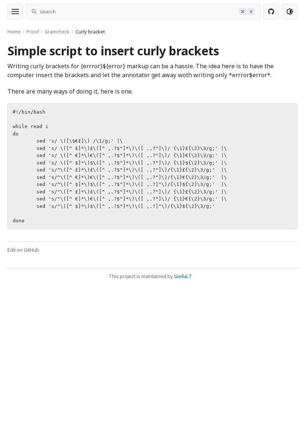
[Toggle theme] (290, 11)
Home (14, 31)
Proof (32, 31)
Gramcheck (57, 31)
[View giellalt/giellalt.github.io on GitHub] (271, 11)
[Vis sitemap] (15, 11)
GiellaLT (183, 276)
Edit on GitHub (23, 249)
